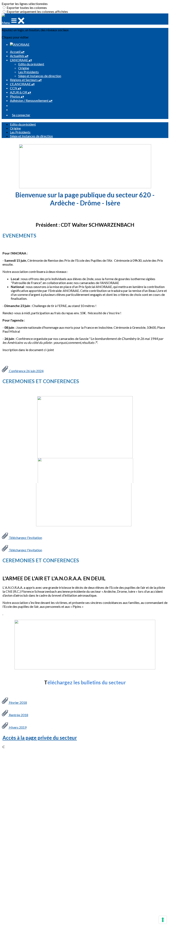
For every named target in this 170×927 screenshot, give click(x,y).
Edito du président (31, 64)
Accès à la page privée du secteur (39, 738)
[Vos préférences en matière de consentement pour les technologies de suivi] (163, 920)
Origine (23, 68)
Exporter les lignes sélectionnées (25, 4)
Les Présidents (28, 72)
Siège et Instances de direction (39, 76)
